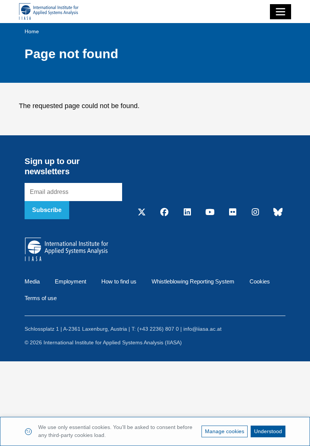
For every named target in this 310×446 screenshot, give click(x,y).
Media (32, 281)
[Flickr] (232, 213)
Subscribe (47, 210)
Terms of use (41, 298)
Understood (268, 431)
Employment (70, 281)
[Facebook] (164, 213)
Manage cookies (224, 431)
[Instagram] (255, 213)
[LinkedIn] (187, 213)
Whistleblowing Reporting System (193, 281)
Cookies (260, 281)
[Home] (49, 11)
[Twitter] (141, 213)
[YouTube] (209, 213)
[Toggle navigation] (280, 11)
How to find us (118, 281)
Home (32, 31)
